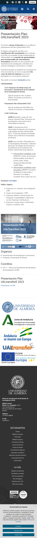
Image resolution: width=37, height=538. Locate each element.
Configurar (18, 526)
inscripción (22, 80)
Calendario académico (17, 452)
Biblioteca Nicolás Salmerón (17, 455)
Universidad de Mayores (18, 450)
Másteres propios (17, 439)
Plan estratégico (17, 479)
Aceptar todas (18, 535)
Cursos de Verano (17, 447)
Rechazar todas (18, 530)
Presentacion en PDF (8, 285)
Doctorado (17, 437)
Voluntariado (17, 460)
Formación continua (18, 442)
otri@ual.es (5, 420)
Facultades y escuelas (17, 473)
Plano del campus (17, 484)
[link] (32, 2)
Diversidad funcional (17, 458)
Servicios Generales (9, 15)
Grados (18, 431)
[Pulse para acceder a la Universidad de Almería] (18, 384)
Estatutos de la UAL (17, 481)
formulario (13, 180)
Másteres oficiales (17, 434)
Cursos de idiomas (17, 445)
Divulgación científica (25, 15)
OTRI (17, 15)
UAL (2, 15)
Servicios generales (17, 476)
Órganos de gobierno (17, 471)
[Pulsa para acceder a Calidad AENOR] (18, 494)
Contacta (32, 2)
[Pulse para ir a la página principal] (9, 9)
